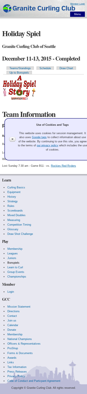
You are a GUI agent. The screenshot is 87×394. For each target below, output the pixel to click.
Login (10, 291)
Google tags (39, 137)
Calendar (12, 325)
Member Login (77, 4)
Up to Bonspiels (19, 72)
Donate (11, 329)
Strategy (12, 201)
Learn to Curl (15, 267)
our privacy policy (47, 145)
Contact (12, 315)
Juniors (11, 258)
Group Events (15, 272)
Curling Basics (16, 187)
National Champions (19, 339)
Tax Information (16, 367)
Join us (11, 320)
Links (10, 362)
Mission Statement (18, 306)
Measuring (13, 220)
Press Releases (17, 371)
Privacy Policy (16, 376)
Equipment (13, 192)
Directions (13, 311)
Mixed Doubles (16, 215)
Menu (77, 14)
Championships (16, 276)
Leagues (12, 253)
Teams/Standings (20, 68)
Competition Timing (19, 224)
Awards (11, 357)
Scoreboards (15, 210)
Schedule (45, 68)
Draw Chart (66, 68)
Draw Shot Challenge (20, 233)
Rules (10, 206)
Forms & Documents (20, 353)
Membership (14, 248)
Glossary (12, 229)
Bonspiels (13, 262)
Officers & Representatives (24, 343)
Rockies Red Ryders (63, 165)
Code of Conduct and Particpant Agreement (33, 380)
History (11, 196)
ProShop (12, 348)
